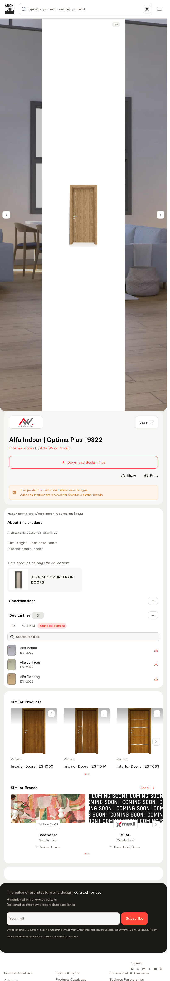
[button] (85, 774)
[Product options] (51, 713)
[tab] (13, 625)
